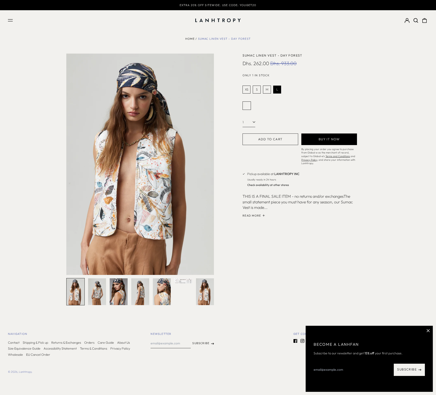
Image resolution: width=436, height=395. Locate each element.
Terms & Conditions (93, 348)
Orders (89, 343)
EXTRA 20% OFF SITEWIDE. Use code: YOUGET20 (218, 5)
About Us (123, 343)
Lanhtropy (25, 371)
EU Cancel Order (38, 355)
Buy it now (329, 139)
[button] (415, 20)
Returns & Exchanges (66, 343)
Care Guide (106, 343)
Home (190, 38)
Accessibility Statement (60, 348)
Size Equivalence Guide (24, 348)
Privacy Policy (120, 348)
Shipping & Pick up (35, 343)
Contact (14, 343)
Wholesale (15, 355)
